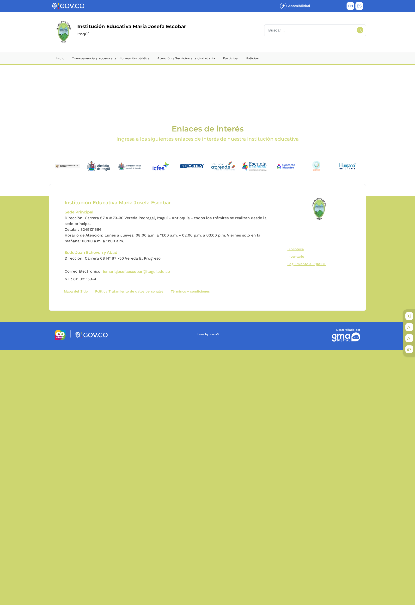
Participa (230, 58)
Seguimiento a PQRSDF (307, 264)
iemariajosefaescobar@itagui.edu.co (136, 271)
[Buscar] (360, 30)
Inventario (296, 256)
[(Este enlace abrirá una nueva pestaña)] (67, 165)
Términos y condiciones (190, 291)
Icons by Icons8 (208, 334)
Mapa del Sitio (76, 291)
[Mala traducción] (12, 376)
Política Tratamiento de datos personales (130, 291)
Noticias (252, 58)
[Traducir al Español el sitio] (359, 7)
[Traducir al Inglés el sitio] (350, 7)
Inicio (60, 58)
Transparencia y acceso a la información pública (111, 58)
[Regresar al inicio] (319, 209)
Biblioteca (296, 249)
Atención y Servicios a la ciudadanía (186, 58)
